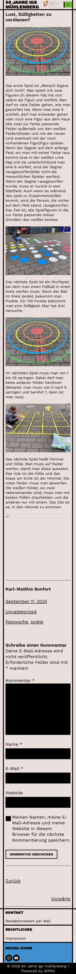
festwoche (17, 621)
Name (14, 744)
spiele (37, 621)
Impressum (16, 938)
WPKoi (49, 971)
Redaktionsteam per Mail (28, 921)
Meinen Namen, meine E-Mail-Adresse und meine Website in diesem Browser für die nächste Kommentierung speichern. (41, 829)
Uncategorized (21, 611)
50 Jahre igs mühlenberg (22, 4)
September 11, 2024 (26, 601)
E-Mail (14, 768)
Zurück (13, 880)
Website (14, 792)
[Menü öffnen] (68, 4)
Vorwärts (60, 898)
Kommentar (20, 680)
